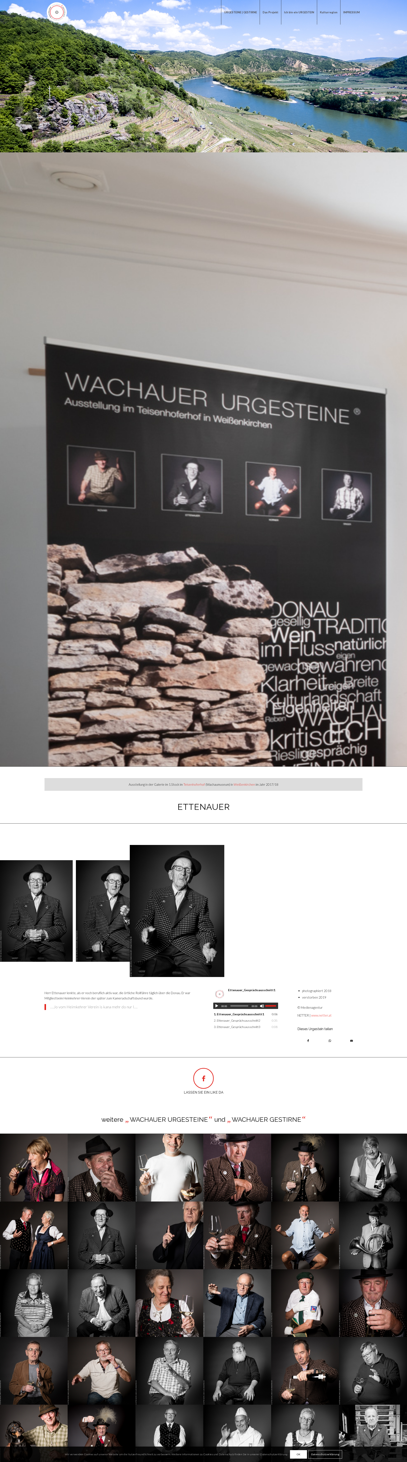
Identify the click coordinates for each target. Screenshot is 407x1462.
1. (239, 1014)
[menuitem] (240, 12)
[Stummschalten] (262, 1006)
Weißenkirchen (244, 784)
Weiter (397, 911)
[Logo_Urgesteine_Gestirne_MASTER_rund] (57, 12)
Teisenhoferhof (194, 784)
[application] (245, 1006)
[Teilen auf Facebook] (308, 1041)
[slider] (271, 1006)
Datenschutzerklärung (325, 1454)
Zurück (9, 911)
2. (237, 1020)
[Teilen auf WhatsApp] (330, 1041)
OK (299, 1454)
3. (237, 1027)
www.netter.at (321, 1015)
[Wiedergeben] (217, 1006)
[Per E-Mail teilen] (352, 1041)
